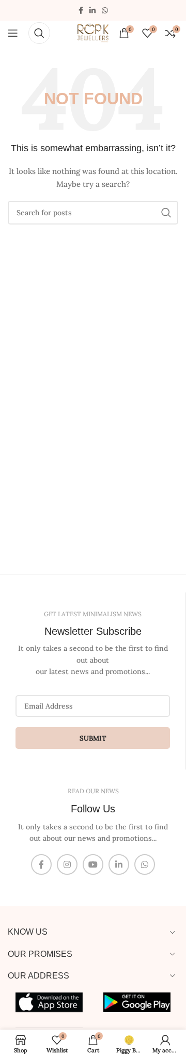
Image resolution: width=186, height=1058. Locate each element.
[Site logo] (93, 32)
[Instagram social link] (67, 864)
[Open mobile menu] (13, 33)
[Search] (39, 33)
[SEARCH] (166, 213)
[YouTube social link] (93, 864)
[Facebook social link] (80, 11)
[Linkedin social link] (92, 11)
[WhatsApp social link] (105, 11)
